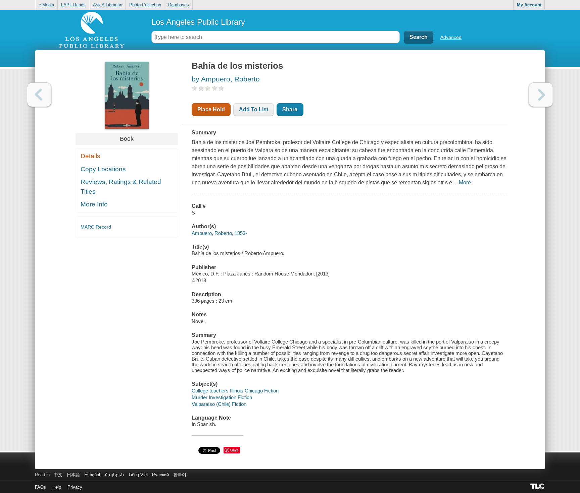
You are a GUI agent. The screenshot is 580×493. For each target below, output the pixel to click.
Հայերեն (114, 474)
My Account (529, 4)
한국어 (179, 474)
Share (289, 109)
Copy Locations (103, 169)
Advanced (451, 37)
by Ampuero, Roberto (226, 79)
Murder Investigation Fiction (222, 397)
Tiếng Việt (138, 474)
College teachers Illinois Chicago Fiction (235, 390)
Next (541, 94)
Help (56, 487)
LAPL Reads (73, 4)
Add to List (253, 109)
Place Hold (211, 109)
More (465, 182)
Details (90, 156)
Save (234, 449)
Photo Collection (145, 4)
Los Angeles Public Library (198, 21)
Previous (39, 94)
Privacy (74, 487)
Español (92, 474)
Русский (160, 474)
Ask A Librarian (107, 4)
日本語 (73, 474)
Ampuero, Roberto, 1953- (219, 233)
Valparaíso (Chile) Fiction (219, 404)
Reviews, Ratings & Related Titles (121, 186)
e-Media (46, 4)
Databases (178, 4)
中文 (58, 474)
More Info (94, 204)
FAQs (40, 487)
